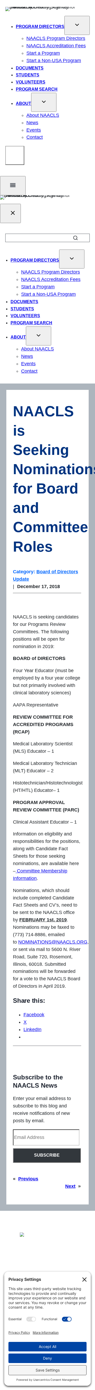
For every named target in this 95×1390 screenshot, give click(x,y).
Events (33, 130)
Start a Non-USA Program (53, 60)
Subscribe (47, 1155)
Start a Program (43, 53)
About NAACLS (42, 115)
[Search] (14, 155)
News (32, 122)
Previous (28, 1178)
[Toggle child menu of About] (43, 102)
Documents (30, 68)
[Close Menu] (10, 213)
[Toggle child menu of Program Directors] (77, 25)
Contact (34, 137)
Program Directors (40, 26)
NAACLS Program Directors (55, 38)
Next (70, 1186)
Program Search (37, 89)
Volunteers (30, 82)
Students (27, 75)
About (23, 103)
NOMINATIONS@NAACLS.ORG (52, 942)
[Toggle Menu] (13, 185)
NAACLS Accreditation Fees (56, 45)
